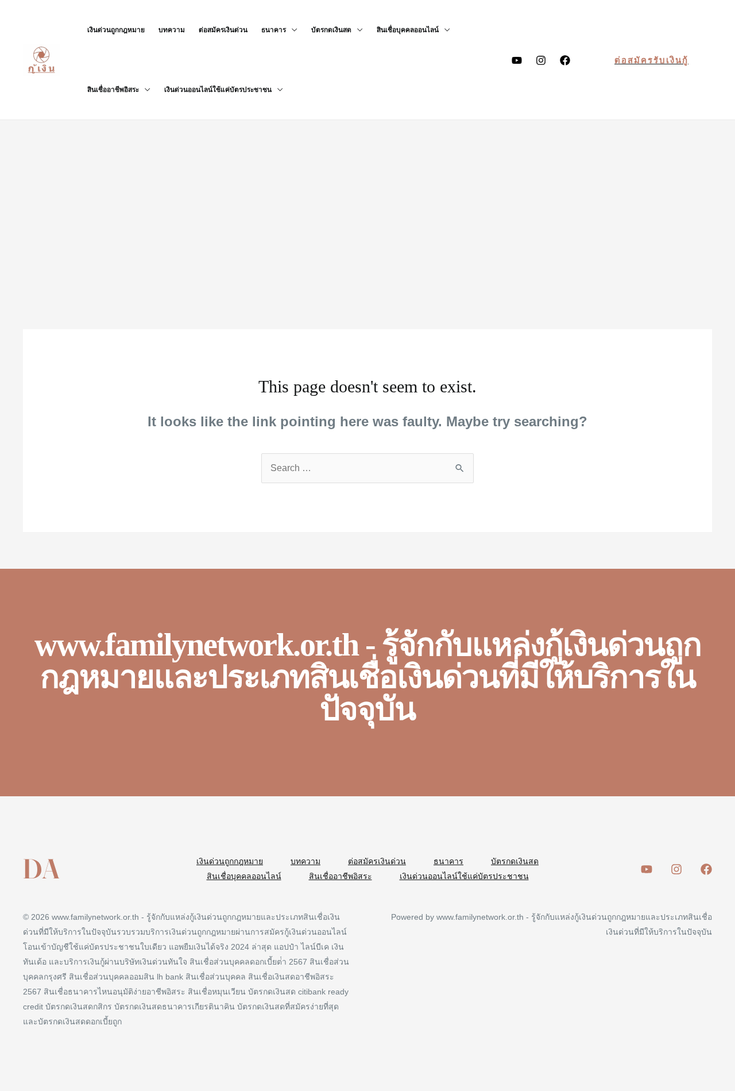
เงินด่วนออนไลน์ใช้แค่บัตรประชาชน (218, 90)
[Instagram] (541, 60)
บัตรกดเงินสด (331, 30)
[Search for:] (367, 468)
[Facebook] (565, 60)
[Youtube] (517, 60)
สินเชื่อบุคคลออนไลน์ (408, 30)
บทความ (171, 30)
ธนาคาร (273, 30)
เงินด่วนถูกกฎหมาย (116, 30)
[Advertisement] (367, 206)
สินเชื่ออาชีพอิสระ (113, 90)
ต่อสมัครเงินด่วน (223, 30)
